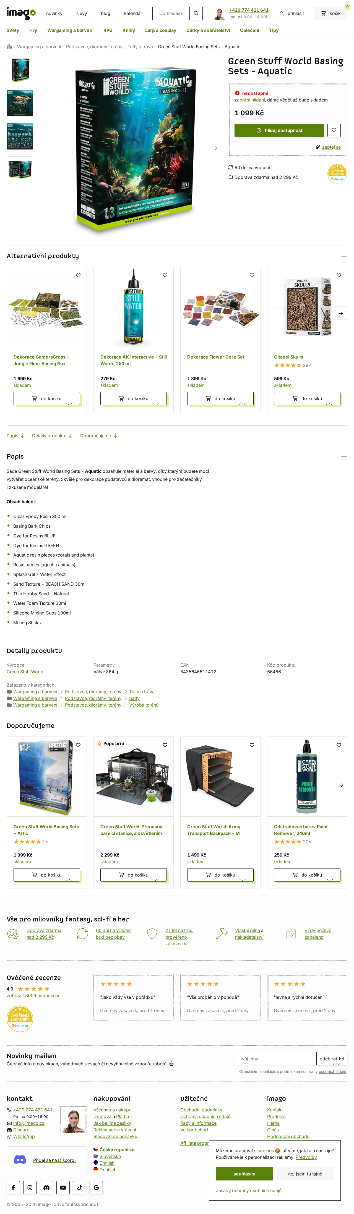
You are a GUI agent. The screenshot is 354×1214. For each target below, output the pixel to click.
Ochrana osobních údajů (205, 1116)
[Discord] (46, 1187)
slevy (81, 13)
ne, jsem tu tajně (305, 1174)
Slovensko (110, 1156)
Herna (273, 1123)
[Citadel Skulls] (307, 339)
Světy (13, 30)
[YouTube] (63, 1187)
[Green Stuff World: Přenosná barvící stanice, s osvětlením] (133, 812)
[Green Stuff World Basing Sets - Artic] (47, 812)
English (107, 1163)
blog (105, 13)
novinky (54, 13)
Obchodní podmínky (201, 1110)
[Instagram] (30, 1187)
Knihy (129, 30)
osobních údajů (332, 1071)
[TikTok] (79, 1187)
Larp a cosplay (160, 30)
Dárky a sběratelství (208, 30)
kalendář (133, 13)
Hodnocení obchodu (288, 1136)
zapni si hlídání (250, 100)
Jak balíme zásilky (112, 1123)
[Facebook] (13, 1187)
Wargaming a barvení (70, 30)
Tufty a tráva (140, 46)
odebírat (328, 1058)
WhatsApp (24, 1136)
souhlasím (244, 1174)
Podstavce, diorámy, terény (94, 46)
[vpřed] (214, 147)
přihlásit (296, 13)
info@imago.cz (29, 1123)
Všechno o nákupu (112, 1110)
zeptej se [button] (331, 147)
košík (338, 11)
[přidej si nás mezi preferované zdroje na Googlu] (96, 1187)
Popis (12, 435)
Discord (21, 1129)
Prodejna (276, 1116)
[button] (177, 256)
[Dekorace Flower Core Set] (220, 339)
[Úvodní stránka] (9, 46)
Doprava (102, 1116)
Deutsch (108, 1169)
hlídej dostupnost (284, 130)
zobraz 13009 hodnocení (33, 995)
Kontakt (275, 1110)
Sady (134, 698)
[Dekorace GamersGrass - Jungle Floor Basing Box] (47, 339)
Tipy (274, 30)
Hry (33, 30)
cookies (265, 1150)
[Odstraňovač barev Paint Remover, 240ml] (307, 812)
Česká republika (117, 1149)
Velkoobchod (194, 1129)
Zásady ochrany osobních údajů (249, 1190)
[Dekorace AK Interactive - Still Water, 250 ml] (133, 339)
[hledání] (196, 13)
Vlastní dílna (247, 930)
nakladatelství (249, 937)
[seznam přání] (334, 130)
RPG (108, 30)
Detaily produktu (49, 435)
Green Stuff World (25, 671)
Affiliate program (197, 1143)
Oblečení (249, 30)
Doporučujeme (95, 435)
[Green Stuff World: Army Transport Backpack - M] (220, 812)
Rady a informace (198, 1123)
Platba (122, 1116)
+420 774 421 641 (249, 10)
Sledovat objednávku (115, 1136)
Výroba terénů (143, 705)
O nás (273, 1129)
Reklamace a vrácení (114, 1129)
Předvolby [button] (306, 1157)
